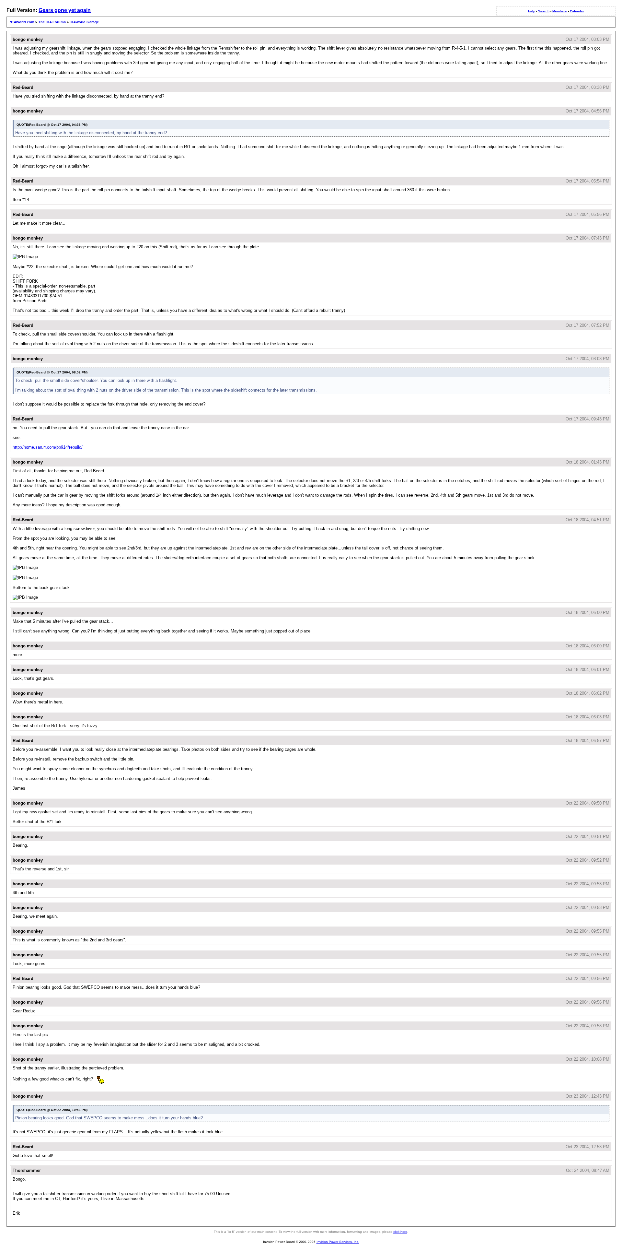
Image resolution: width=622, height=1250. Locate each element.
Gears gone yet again (65, 10)
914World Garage (84, 22)
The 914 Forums (52, 22)
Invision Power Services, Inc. (338, 1242)
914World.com (22, 22)
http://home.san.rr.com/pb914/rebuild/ (48, 447)
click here (400, 1231)
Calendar (577, 11)
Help (531, 11)
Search (543, 11)
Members (559, 11)
